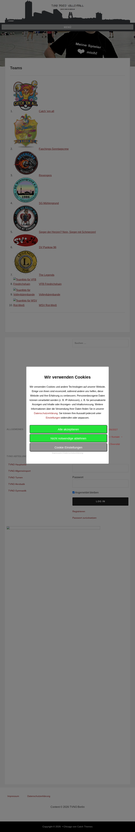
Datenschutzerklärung (46, 413)
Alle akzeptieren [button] (68, 429)
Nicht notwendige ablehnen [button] (68, 438)
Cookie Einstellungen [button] (68, 447)
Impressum (57, 453)
